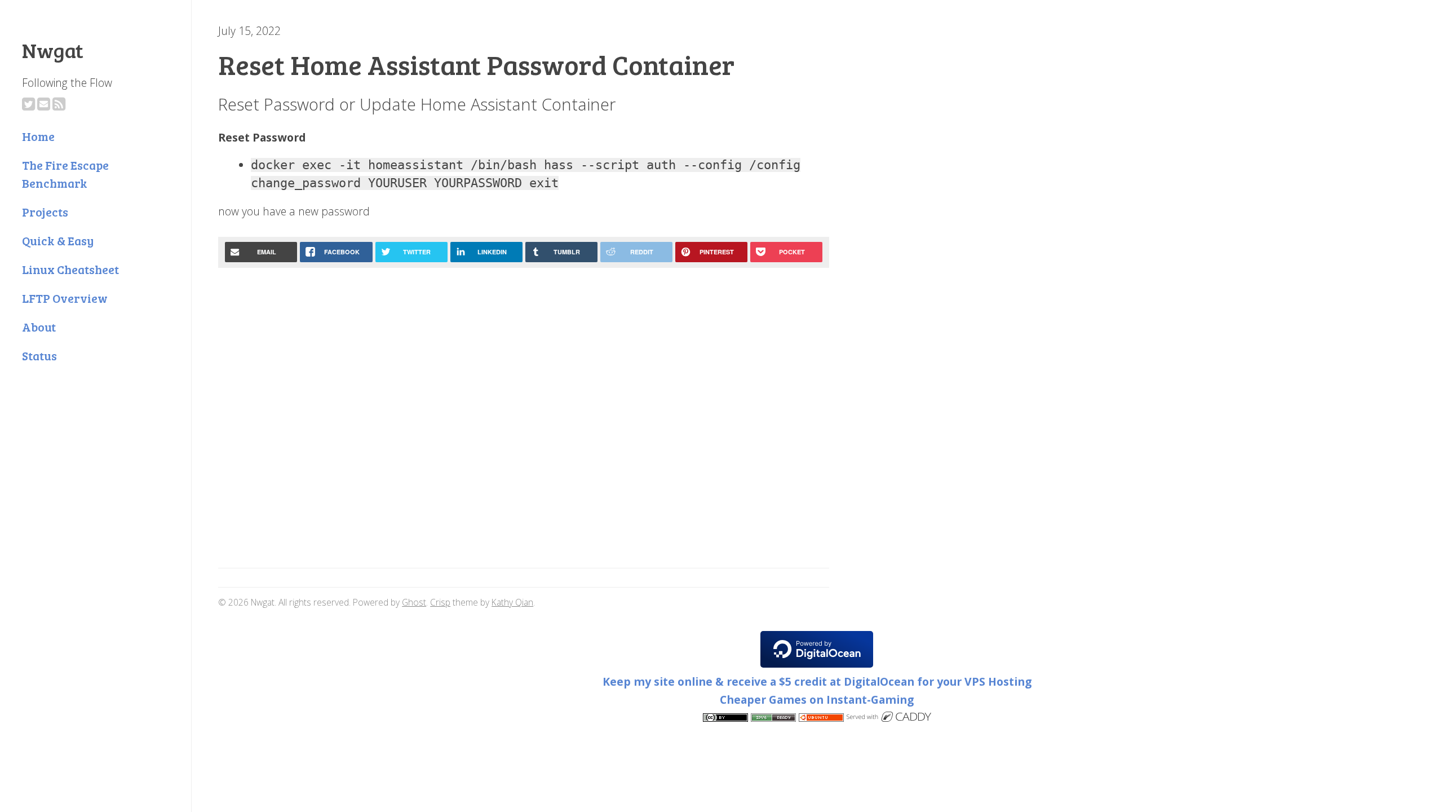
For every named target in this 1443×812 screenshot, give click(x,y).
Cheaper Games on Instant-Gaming (817, 699)
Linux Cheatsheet (70, 269)
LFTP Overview (65, 298)
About (39, 327)
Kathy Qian (512, 602)
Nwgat (52, 50)
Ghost (414, 602)
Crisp (440, 602)
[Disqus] (523, 420)
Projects (45, 212)
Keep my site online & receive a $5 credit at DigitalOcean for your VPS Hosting (817, 681)
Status (39, 355)
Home (38, 136)
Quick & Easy (58, 240)
